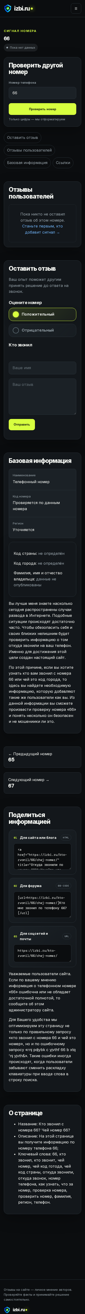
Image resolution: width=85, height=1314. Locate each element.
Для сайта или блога (38, 838)
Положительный (38, 314)
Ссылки (63, 162)
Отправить (22, 424)
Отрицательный (38, 330)
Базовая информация (27, 162)
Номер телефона (22, 82)
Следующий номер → (28, 783)
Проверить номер (42, 109)
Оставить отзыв (22, 137)
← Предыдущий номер (30, 757)
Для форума (31, 886)
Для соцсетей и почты (34, 936)
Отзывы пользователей (29, 150)
